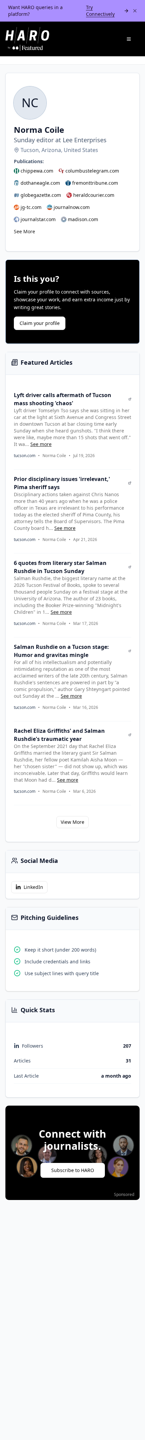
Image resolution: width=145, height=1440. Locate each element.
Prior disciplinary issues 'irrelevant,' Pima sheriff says (62, 483)
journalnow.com (72, 207)
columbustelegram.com (92, 171)
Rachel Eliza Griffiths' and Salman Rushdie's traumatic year (59, 735)
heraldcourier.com (93, 195)
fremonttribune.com (95, 183)
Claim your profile (40, 323)
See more (41, 444)
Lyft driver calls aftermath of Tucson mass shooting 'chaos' (62, 399)
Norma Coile (54, 455)
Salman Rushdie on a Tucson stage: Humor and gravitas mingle (61, 651)
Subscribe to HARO (72, 1170)
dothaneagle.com (40, 183)
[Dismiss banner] (134, 10)
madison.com (83, 219)
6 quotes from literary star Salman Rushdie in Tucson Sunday (60, 567)
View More (72, 822)
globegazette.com (41, 195)
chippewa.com (37, 171)
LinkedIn (33, 887)
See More (24, 231)
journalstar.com (38, 219)
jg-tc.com (31, 207)
